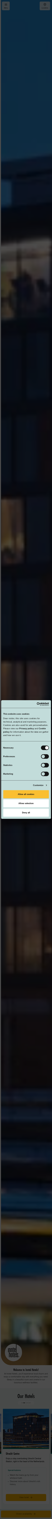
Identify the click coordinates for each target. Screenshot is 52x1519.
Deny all (26, 812)
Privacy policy (26, 728)
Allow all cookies (26, 794)
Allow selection (26, 803)
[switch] (45, 756)
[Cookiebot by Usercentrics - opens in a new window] (37, 704)
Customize (38, 785)
